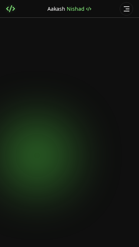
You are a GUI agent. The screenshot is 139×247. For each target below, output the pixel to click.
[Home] (10, 9)
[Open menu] (126, 9)
